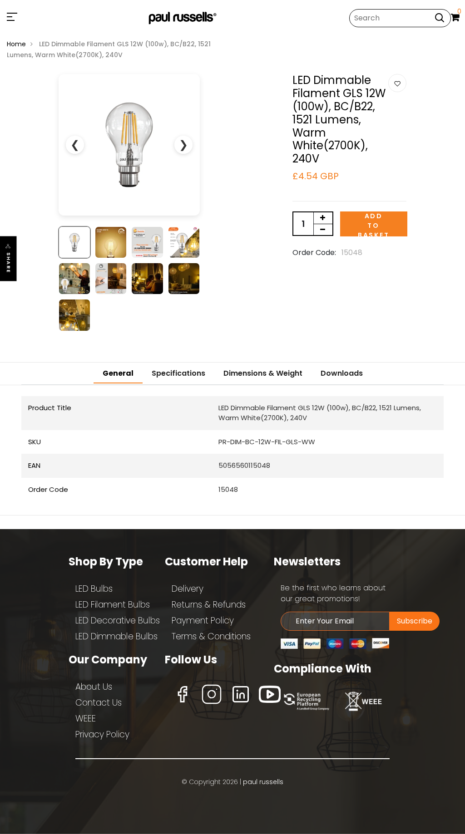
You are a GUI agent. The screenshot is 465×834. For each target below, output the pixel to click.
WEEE (85, 718)
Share (8, 263)
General (118, 373)
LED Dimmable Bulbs (116, 636)
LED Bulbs (94, 589)
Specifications (178, 373)
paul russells (263, 781)
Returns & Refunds (209, 605)
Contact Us (98, 703)
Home (16, 44)
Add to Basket (374, 223)
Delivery (187, 589)
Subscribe (414, 621)
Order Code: (314, 252)
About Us (93, 687)
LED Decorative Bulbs (117, 620)
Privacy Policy (102, 734)
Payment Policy (203, 620)
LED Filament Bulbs (112, 605)
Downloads (342, 373)
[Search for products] (439, 17)
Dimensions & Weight (262, 373)
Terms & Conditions (211, 636)
